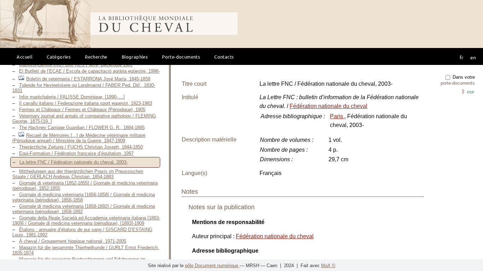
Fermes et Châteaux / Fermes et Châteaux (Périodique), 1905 (82, 109)
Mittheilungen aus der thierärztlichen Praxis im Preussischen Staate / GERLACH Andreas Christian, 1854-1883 (77, 174)
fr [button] (461, 57)
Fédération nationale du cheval (328, 106)
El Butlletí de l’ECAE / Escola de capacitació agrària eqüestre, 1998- (89, 71)
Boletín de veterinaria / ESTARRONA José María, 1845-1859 (88, 79)
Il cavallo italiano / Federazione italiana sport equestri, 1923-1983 (85, 103)
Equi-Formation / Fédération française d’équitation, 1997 (76, 153)
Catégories (59, 57)
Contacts (224, 57)
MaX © (328, 265)
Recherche (96, 57)
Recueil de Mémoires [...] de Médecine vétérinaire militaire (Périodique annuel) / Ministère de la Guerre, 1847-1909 (78, 138)
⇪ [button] (467, 92)
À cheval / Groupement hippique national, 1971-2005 (72, 241)
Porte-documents (181, 57)
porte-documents (458, 83)
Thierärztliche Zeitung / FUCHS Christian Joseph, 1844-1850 (81, 147)
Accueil (25, 57)
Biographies (135, 57)
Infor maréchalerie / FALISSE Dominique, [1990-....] (72, 97)
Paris (337, 116)
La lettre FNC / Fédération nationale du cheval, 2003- (73, 162)
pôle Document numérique (212, 265)
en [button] (473, 57)
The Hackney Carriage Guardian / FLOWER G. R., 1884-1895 (82, 127)
